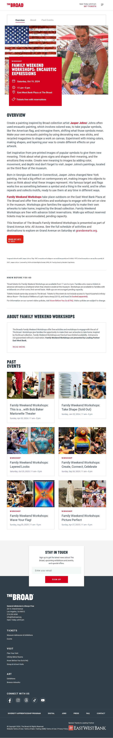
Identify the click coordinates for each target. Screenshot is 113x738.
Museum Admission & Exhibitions (20, 635)
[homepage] (15, 5)
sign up (56, 579)
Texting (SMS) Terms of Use (46, 729)
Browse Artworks (13, 682)
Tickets (12, 630)
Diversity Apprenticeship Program (24, 713)
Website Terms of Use (15, 729)
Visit (10, 648)
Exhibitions (11, 678)
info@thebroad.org (14, 617)
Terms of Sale (29, 729)
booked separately (80, 296)
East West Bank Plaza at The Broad (34, 92)
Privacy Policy (62, 729)
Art (9, 673)
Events (9, 639)
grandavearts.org (86, 230)
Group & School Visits (15, 664)
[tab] (20, 20)
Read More (19, 346)
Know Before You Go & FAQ (61, 300)
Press (76, 713)
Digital (51, 713)
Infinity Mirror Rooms (15, 657)
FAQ (88, 713)
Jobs (64, 713)
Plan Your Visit (12, 653)
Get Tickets (90, 6)
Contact (101, 713)
